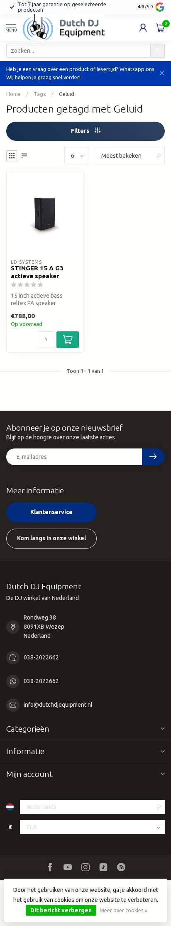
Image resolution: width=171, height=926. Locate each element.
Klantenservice (51, 512)
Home (13, 94)
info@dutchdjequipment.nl (58, 704)
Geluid (66, 94)
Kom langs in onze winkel (51, 538)
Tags (40, 94)
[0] (160, 27)
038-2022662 (41, 657)
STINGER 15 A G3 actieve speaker (37, 272)
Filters (80, 130)
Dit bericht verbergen (61, 910)
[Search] (158, 51)
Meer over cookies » (123, 910)
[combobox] (78, 51)
